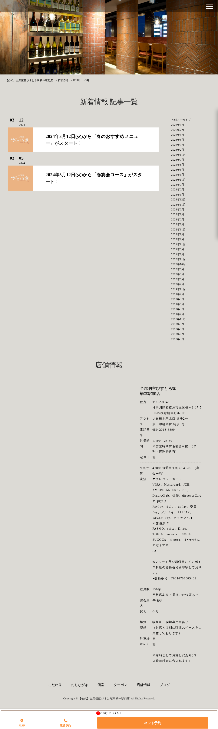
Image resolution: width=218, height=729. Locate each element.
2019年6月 (177, 304)
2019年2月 (177, 314)
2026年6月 (177, 134)
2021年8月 (177, 249)
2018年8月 (177, 329)
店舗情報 (143, 685)
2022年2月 (177, 239)
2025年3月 (177, 174)
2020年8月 (177, 269)
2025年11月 (178, 154)
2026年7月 (177, 130)
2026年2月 (177, 149)
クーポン (120, 685)
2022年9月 (177, 234)
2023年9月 (177, 209)
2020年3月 (177, 279)
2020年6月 (177, 274)
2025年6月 (177, 169)
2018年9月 (177, 324)
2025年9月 (177, 159)
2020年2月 (177, 284)
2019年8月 (177, 299)
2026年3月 (177, 144)
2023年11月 (178, 204)
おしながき (79, 685)
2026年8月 (177, 124)
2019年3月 (177, 309)
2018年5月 (177, 339)
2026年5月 (177, 139)
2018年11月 (178, 319)
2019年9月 (177, 294)
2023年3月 (177, 224)
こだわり (55, 685)
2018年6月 (177, 334)
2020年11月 (178, 259)
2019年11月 (178, 289)
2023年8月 (177, 214)
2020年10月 (178, 264)
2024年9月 (177, 184)
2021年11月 (178, 244)
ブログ (165, 685)
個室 (101, 685)
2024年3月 (177, 194)
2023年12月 (178, 199)
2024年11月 (178, 179)
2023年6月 (177, 219)
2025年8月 (177, 164)
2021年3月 (177, 254)
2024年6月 (177, 189)
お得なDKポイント (110, 713)
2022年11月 (178, 229)
